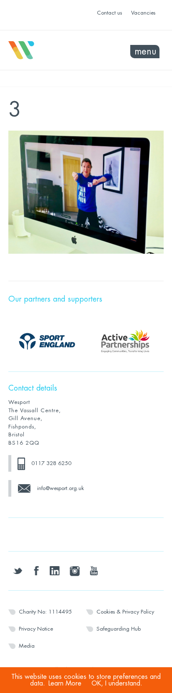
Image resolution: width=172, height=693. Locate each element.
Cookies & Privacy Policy (125, 611)
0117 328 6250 (51, 463)
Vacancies (143, 12)
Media (27, 645)
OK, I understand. (116, 683)
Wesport (47, 50)
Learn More (64, 683)
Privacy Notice (36, 628)
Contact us (109, 12)
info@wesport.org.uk (60, 488)
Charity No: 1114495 (45, 611)
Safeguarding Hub (118, 628)
